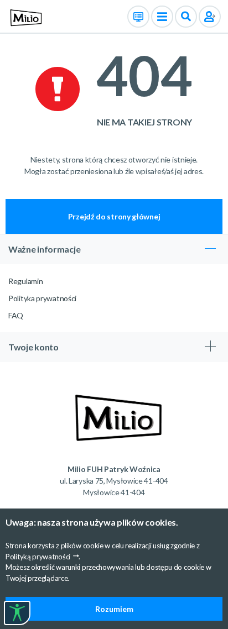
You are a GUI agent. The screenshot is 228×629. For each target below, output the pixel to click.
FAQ (15, 315)
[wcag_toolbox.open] (17, 613)
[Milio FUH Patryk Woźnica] (24, 15)
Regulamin (25, 281)
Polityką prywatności (38, 556)
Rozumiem (114, 609)
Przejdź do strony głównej (114, 216)
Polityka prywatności (42, 298)
